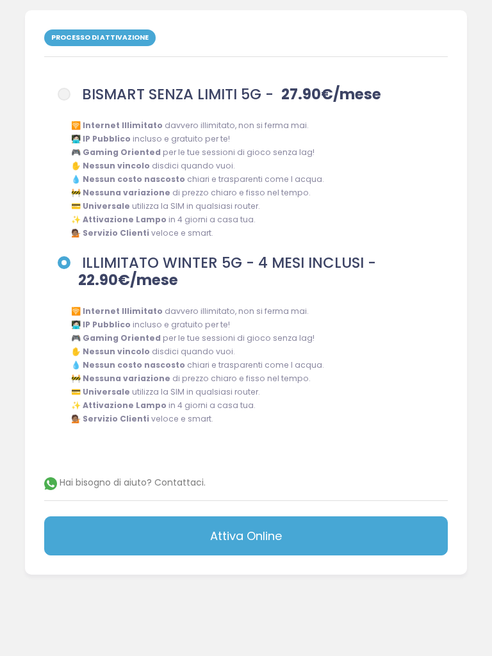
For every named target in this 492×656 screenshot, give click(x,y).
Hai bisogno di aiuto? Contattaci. (131, 482)
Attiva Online (246, 536)
